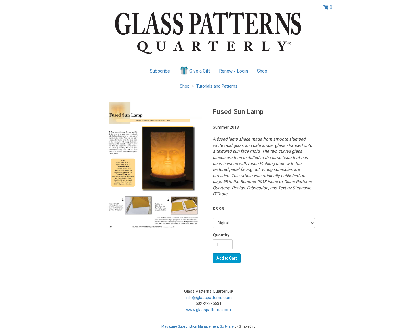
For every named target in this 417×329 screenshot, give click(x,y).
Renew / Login (233, 71)
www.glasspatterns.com (208, 309)
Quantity (221, 234)
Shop (262, 71)
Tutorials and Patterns (216, 86)
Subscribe (160, 71)
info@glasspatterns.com (209, 297)
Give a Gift (199, 71)
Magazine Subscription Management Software (197, 326)
